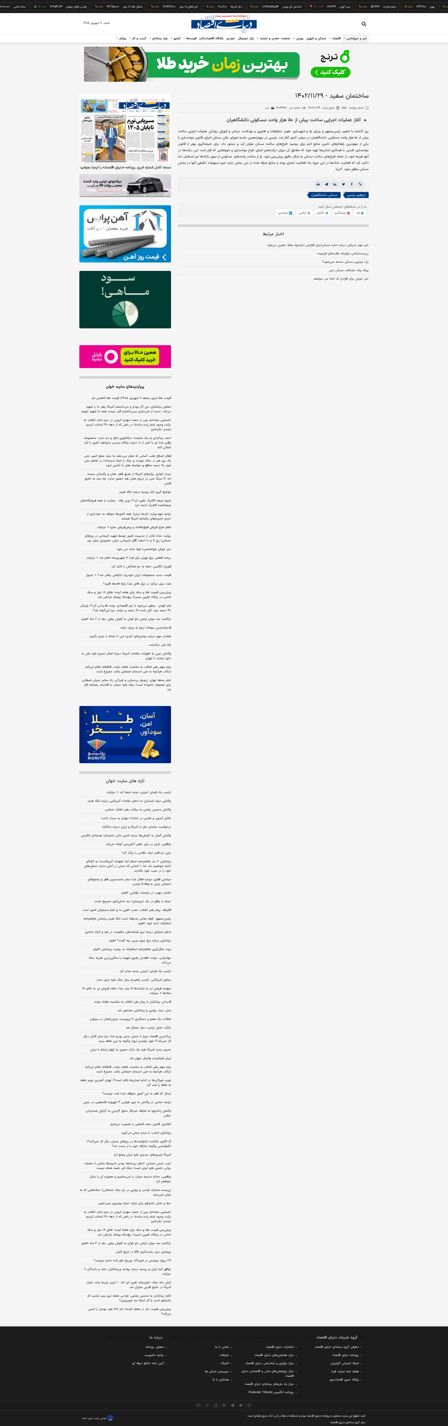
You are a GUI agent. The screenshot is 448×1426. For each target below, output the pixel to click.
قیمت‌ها (190, 38)
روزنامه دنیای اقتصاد (345, 1355)
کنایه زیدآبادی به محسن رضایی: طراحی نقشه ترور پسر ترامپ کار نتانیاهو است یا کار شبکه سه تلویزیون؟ (129, 1298)
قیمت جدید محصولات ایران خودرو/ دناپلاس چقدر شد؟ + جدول (128, 575)
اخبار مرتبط (273, 234)
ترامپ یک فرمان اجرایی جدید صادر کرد (145, 971)
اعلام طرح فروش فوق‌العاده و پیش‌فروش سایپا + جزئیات (134, 527)
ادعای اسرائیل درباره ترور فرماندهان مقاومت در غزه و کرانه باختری (128, 932)
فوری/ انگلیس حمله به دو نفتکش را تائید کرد (141, 566)
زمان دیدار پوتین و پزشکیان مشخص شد (144, 1010)
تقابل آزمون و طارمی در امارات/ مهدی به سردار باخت (136, 818)
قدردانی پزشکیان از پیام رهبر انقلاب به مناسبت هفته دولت (132, 1002)
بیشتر (122, 38)
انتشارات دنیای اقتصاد (280, 1347)
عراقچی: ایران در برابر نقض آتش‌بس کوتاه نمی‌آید (138, 844)
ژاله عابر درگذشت (160, 645)
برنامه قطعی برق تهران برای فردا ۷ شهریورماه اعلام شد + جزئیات (128, 558)
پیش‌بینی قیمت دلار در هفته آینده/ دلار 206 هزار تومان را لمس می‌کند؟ (129, 1311)
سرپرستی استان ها (217, 1371)
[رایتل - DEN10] (125, 356)
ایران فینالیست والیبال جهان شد (150, 1058)
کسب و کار (138, 38)
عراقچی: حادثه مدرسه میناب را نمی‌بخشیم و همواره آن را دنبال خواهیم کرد (130, 1179)
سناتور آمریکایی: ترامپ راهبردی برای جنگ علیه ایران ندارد (133, 980)
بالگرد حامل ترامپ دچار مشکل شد (148, 1027)
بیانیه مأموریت (154, 1355)
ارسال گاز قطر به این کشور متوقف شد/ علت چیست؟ (136, 1093)
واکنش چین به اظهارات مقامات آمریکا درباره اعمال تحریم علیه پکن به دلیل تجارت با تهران (126, 656)
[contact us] (207, 1405)
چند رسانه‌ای (159, 38)
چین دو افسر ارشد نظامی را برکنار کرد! (146, 853)
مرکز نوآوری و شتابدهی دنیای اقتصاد (269, 1363)
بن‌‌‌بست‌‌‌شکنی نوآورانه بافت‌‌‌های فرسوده (343, 253)
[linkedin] (335, 184)
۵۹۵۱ (353, 108)
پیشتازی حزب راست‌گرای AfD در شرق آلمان (143, 1252)
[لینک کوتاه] (360, 184)
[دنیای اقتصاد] (224, 24)
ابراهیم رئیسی (356, 195)
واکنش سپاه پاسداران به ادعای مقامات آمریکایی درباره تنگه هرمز (129, 801)
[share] (215, 1405)
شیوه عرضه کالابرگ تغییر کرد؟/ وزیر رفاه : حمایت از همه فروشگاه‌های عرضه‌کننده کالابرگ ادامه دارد (125, 503)
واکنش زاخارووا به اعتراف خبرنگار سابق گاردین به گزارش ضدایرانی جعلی (128, 1113)
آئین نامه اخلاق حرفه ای (148, 1363)
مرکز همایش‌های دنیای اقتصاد (274, 1355)
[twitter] (343, 184)
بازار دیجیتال (246, 38)
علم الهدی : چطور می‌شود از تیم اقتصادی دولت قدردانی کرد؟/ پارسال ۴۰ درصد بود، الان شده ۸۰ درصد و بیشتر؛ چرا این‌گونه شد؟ (125, 608)
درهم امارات (360, 7)
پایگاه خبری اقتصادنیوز (344, 1379)
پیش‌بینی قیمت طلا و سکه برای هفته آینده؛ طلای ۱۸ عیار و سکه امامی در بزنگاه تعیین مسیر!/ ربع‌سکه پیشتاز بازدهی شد (129, 594)
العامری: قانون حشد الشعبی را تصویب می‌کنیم (140, 1124)
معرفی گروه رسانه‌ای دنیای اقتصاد (337, 1347)
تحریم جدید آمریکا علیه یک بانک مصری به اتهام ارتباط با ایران (130, 1049)
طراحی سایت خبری (97, 1418)
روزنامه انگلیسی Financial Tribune (271, 1392)
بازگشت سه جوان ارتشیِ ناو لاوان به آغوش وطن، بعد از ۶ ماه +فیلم (126, 619)
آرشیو (176, 38)
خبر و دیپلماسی (356, 38)
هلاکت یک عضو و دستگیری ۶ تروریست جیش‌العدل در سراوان (130, 1019)
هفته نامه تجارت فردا (345, 1371)
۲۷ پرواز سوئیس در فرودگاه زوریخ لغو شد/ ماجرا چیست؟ (132, 1260)
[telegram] (326, 184)
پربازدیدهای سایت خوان (125, 387)
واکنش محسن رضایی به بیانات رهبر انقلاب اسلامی (138, 809)
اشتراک (224, 1363)
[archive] (198, 1405)
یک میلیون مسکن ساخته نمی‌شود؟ (345, 262)
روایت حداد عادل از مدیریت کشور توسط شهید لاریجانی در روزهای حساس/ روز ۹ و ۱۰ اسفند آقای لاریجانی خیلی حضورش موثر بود (128, 538)
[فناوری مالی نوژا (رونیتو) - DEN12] (125, 734)
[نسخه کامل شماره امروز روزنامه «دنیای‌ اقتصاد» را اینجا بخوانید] (125, 128)
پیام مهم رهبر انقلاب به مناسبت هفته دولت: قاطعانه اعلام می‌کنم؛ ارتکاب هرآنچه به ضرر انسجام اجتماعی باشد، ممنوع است (128, 669)
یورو (403, 7)
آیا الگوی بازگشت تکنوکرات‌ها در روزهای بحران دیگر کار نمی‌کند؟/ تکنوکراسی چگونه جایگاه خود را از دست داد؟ (129, 1144)
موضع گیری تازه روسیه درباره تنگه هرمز (145, 492)
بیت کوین (316, 7)
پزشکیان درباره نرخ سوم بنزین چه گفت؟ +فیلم (140, 940)
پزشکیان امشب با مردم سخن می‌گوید (146, 1133)
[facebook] (351, 184)
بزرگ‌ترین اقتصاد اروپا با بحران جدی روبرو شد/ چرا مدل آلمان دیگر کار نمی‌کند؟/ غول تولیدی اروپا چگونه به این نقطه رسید (127, 1038)
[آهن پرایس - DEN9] (125, 234)
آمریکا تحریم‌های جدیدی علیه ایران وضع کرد (142, 1155)
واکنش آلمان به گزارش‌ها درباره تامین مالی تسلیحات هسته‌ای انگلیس (126, 835)
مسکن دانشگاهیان (324, 195)
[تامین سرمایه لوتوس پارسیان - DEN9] (125, 299)
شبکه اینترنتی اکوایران (345, 1363)
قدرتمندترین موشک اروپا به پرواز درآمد (145, 627)
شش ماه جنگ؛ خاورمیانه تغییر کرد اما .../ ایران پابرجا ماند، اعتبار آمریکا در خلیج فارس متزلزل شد (129, 1285)
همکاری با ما (220, 1379)
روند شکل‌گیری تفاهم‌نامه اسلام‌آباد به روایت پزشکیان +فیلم (132, 949)
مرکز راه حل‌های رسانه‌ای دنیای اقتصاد (269, 1384)
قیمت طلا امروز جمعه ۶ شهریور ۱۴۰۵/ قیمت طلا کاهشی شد (131, 398)
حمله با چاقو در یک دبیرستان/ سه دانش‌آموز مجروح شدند (132, 901)
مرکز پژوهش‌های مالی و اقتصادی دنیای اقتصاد (268, 1373)
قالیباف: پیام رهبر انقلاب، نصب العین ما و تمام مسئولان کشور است (127, 910)
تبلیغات (224, 1355)
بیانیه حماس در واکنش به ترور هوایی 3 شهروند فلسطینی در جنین (127, 1102)
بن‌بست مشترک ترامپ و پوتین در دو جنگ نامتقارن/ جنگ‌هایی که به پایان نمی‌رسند (125, 1192)
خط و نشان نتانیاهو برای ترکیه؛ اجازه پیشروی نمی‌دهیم (135, 1203)
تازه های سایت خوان (125, 781)
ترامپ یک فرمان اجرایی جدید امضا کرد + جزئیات (139, 792)
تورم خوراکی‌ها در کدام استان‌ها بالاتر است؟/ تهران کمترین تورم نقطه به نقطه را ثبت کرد (125, 1082)
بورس (299, 38)
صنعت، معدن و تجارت (274, 38)
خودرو (231, 38)
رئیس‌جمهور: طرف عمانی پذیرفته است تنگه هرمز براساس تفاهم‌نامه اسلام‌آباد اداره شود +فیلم (127, 921)
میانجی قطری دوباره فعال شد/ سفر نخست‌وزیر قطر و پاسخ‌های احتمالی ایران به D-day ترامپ (129, 882)
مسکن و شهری (316, 38)
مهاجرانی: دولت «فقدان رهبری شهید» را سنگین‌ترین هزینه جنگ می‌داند (129, 960)
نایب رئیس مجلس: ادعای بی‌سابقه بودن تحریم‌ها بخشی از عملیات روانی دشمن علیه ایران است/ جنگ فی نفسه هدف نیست (127, 1166)
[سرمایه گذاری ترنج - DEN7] (224, 64)
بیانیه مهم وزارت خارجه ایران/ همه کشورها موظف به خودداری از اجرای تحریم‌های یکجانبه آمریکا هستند (129, 516)
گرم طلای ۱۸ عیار (159, 7)
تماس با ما (222, 1347)
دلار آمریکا (207, 7)
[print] (318, 184)
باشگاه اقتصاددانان (211, 38)
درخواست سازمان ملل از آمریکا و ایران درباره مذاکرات (136, 827)
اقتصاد (336, 38)
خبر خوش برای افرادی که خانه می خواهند (341, 279)
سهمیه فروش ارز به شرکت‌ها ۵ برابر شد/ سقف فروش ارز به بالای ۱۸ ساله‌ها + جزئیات (126, 991)
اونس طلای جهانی (47, 7)
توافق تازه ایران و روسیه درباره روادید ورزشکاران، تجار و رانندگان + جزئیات (127, 1271)
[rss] (224, 1405)
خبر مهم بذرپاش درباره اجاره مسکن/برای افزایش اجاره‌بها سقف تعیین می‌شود (318, 245)
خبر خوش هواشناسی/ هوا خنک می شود (144, 549)
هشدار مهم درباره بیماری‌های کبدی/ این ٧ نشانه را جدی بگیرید (130, 636)
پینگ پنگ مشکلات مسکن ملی (349, 270)
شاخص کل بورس (262, 7)
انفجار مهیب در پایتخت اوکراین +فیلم (146, 892)
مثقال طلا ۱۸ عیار (103, 7)
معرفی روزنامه (154, 1347)
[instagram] (249, 1405)
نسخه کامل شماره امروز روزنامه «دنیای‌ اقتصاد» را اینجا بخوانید (125, 167)
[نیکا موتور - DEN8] (125, 185)
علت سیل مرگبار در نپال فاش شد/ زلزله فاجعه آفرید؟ (137, 584)
